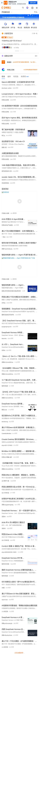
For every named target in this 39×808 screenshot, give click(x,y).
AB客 (3, 588)
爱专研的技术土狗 (7, 171)
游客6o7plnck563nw (7, 362)
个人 (35, 12)
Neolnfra (4, 338)
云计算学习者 (5, 481)
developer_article (7, 88)
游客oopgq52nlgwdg (7, 504)
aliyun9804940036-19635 (9, 552)
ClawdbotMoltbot (6, 433)
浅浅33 (4, 516)
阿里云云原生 (5, 100)
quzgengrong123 (6, 326)
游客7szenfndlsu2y (7, 249)
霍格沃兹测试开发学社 (8, 315)
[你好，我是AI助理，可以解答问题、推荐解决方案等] (27, 7)
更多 (36, 56)
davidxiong (5, 421)
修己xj (3, 135)
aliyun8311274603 (7, 445)
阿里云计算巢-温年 (7, 457)
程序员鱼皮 (5, 386)
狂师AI (3, 350)
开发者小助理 (5, 213)
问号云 (3, 303)
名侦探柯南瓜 (5, 183)
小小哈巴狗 (5, 611)
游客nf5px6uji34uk (7, 635)
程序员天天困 (5, 564)
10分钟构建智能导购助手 (30, 69)
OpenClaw (5, 599)
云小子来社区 (5, 493)
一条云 (3, 237)
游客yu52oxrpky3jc (7, 623)
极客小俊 (4, 147)
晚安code (4, 410)
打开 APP (33, 3)
